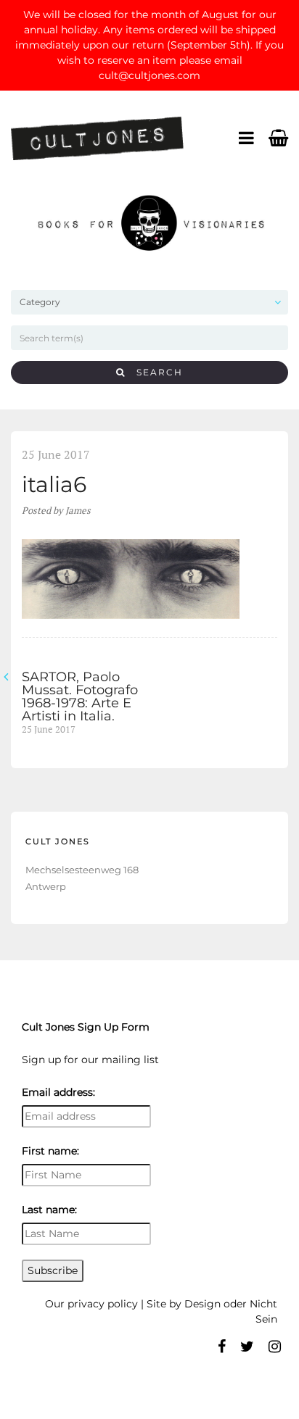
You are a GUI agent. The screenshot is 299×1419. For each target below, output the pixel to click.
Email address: (58, 1092)
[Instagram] (275, 1346)
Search (154, 372)
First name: (50, 1150)
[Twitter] (247, 1346)
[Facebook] (222, 1346)
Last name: (49, 1209)
